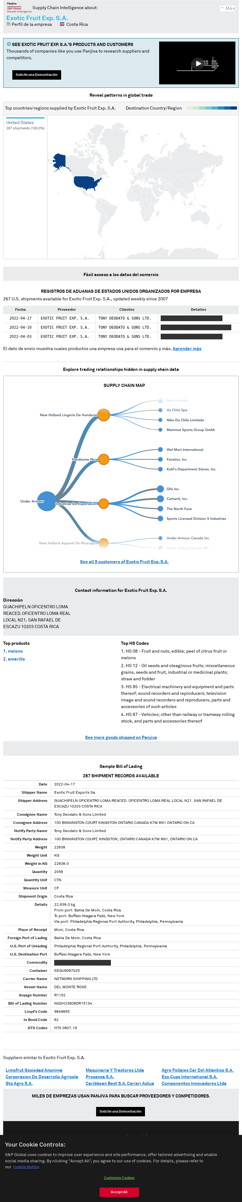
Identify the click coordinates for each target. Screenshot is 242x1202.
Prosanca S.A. (100, 1077)
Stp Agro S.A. (19, 1083)
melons (15, 651)
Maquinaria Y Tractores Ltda (115, 1070)
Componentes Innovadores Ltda (194, 1083)
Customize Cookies (119, 1178)
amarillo (16, 659)
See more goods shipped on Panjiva (121, 737)
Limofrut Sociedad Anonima (34, 1070)
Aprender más (187, 349)
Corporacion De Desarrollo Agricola (42, 1077)
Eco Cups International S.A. (189, 1077)
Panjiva (19, 7)
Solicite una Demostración (37, 75)
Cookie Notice (26, 1167)
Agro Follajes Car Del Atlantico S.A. (197, 1070)
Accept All (119, 1192)
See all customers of (124, 562)
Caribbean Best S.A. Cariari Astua (120, 1083)
